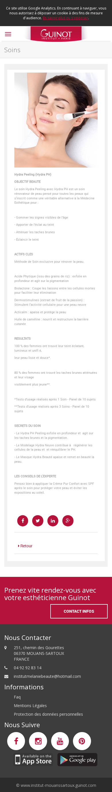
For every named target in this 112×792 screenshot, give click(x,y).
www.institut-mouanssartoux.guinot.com (58, 785)
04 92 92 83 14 (27, 667)
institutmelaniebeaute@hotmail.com (47, 676)
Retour (26, 545)
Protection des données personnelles (48, 714)
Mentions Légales (30, 705)
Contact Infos (79, 611)
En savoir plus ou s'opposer (65, 17)
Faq (17, 697)
